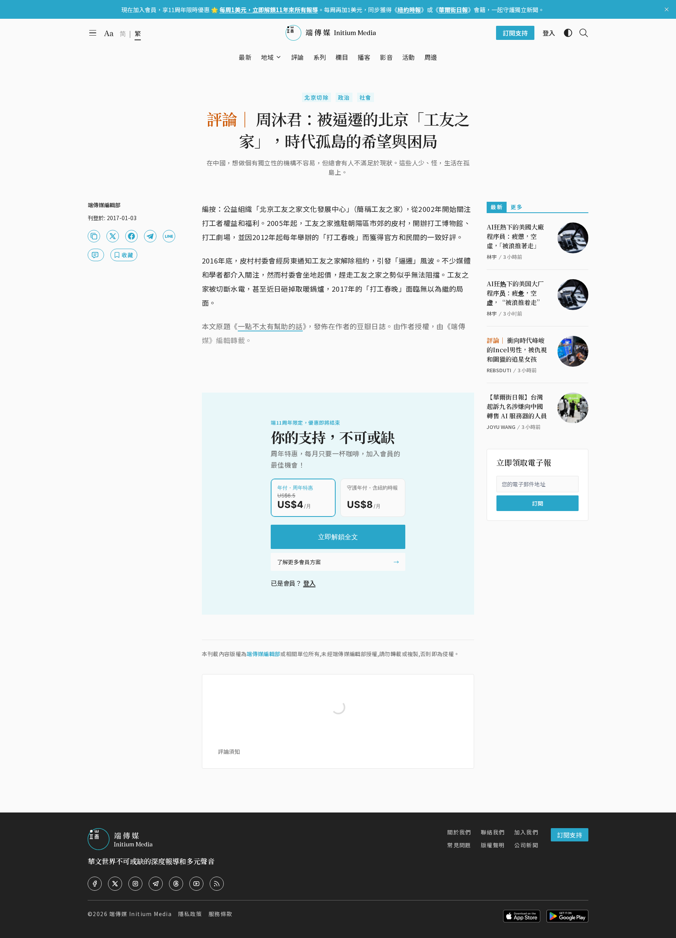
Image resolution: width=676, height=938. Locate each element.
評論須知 (229, 751)
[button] (267, 57)
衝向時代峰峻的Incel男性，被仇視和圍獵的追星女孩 (517, 350)
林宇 (492, 256)
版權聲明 (493, 845)
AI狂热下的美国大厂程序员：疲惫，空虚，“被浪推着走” (515, 293)
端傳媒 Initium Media (140, 914)
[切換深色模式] (565, 33)
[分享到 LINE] (169, 236)
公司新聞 (526, 845)
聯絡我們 (493, 832)
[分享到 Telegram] (150, 236)
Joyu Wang (501, 426)
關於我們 (459, 832)
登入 (309, 583)
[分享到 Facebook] (131, 236)
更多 (517, 207)
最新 (497, 207)
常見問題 (459, 845)
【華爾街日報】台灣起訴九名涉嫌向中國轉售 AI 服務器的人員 (517, 406)
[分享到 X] (112, 236)
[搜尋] (580, 33)
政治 (344, 97)
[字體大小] (108, 33)
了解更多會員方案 (299, 562)
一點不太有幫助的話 (270, 326)
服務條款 (221, 914)
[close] (666, 9)
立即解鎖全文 (338, 537)
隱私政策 (190, 914)
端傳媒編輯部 (263, 654)
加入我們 (526, 832)
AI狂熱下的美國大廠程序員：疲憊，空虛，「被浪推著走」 (515, 236)
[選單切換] (278, 57)
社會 (366, 97)
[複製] (94, 236)
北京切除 (316, 97)
